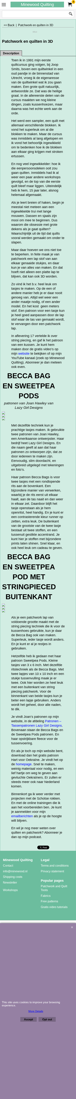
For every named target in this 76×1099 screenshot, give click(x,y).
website (24, 353)
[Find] (70, 14)
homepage (24, 764)
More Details (35, 1011)
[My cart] (69, 4)
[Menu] (4, 4)
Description (11, 53)
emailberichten (22, 816)
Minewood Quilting (37, 4)
